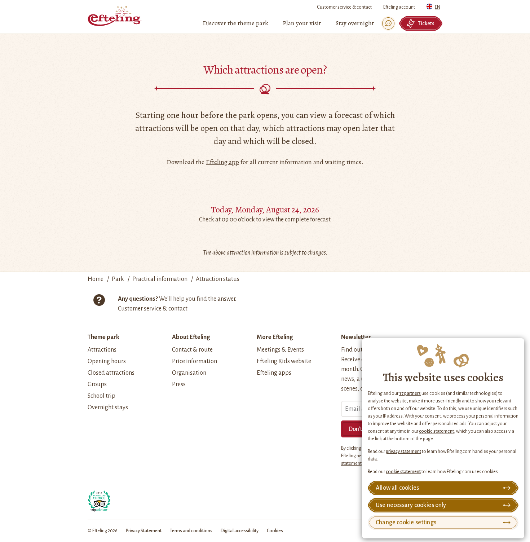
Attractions (102, 350)
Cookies (275, 530)
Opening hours (107, 361)
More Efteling (275, 337)
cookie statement (436, 431)
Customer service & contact (344, 7)
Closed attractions (111, 373)
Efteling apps (274, 373)
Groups (97, 384)
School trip (101, 396)
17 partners (410, 393)
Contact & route (192, 350)
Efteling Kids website (284, 361)
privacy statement (403, 451)
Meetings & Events (280, 350)
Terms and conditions (191, 530)
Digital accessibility (240, 530)
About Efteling (191, 337)
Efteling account (399, 7)
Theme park (103, 337)
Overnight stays (108, 407)
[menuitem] (235, 23)
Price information (194, 361)
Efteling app (222, 162)
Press (179, 384)
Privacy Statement (144, 530)
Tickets (426, 23)
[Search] (388, 23)
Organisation (189, 373)
